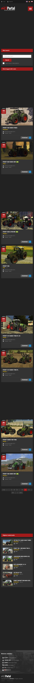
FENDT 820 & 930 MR (10, 232)
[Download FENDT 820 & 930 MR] (17, 220)
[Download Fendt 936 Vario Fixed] (17, 116)
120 (13, 492)
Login (4, 1)
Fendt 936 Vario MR (10, 474)
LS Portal (8, 9)
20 (14, 489)
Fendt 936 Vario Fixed (10, 128)
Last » (20, 492)
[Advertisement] (17, 30)
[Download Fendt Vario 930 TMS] (17, 428)
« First (3, 489)
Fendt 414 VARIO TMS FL (10, 370)
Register (11, 1)
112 (28, 489)
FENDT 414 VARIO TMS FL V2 (11, 336)
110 (22, 489)
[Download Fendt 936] (17, 255)
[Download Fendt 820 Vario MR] (17, 151)
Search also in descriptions (12, 63)
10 (11, 489)
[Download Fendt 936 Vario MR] (17, 462)
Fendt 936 (6, 266)
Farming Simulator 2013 (10, 131)
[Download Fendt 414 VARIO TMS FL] (17, 359)
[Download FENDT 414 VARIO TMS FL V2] (17, 324)
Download (24, 137)
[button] (30, 9)
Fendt (10, 133)
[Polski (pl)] (32, 1)
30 (16, 489)
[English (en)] (27, 1)
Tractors (6, 133)
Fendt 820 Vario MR (10, 162)
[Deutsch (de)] (29, 1)
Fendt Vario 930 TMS (10, 440)
